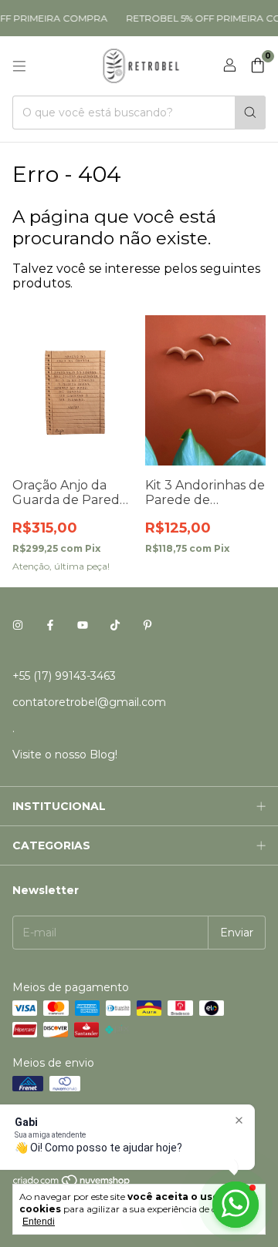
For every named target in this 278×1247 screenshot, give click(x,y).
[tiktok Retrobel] (115, 625)
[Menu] (19, 66)
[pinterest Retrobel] (147, 625)
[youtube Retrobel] (82, 625)
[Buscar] (250, 112)
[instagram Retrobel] (17, 625)
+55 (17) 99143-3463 (64, 676)
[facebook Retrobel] (50, 625)
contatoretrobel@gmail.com (89, 702)
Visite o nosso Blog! (64, 754)
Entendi (38, 1221)
